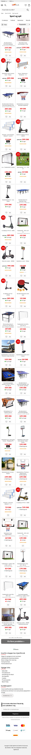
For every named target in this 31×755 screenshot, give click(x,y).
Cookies (4, 678)
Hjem (2, 13)
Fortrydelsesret (6, 672)
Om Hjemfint (5, 676)
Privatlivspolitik (6, 680)
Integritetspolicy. (15, 719)
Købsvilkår (4, 671)
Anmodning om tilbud (8, 674)
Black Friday (5, 682)
